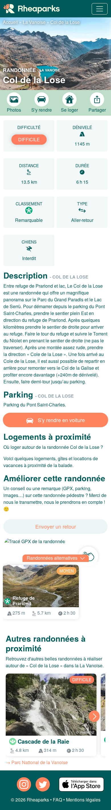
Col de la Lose (65, 22)
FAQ (57, 799)
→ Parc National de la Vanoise (37, 762)
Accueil (10, 22)
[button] (55, 53)
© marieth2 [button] (85, 732)
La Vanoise (34, 22)
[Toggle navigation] (100, 9)
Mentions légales (83, 799)
